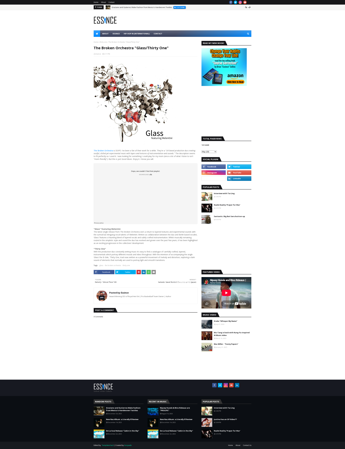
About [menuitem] (105, 33)
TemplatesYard (107, 445)
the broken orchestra (113, 265)
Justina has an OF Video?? (225, 419)
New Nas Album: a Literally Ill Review (122, 419)
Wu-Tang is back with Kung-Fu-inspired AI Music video (232, 333)
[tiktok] (213, 178)
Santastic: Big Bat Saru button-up (229, 216)
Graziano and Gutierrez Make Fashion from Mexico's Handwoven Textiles (142, 7)
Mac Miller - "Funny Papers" (226, 344)
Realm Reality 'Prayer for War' (227, 205)
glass (101, 265)
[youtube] (245, 2)
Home (96, 2)
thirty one (103, 42)
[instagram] (240, 2)
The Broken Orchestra (103, 150)
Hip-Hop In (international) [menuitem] (137, 33)
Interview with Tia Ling (224, 193)
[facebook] (230, 2)
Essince (98, 54)
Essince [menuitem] (116, 33)
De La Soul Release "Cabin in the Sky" (122, 431)
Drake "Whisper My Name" (225, 321)
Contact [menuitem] (158, 33)
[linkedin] (239, 178)
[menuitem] (97, 33)
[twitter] (235, 2)
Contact (111, 2)
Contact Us (247, 445)
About (103, 2)
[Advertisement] (226, 113)
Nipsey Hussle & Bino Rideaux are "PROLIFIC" (175, 409)
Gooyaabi (128, 445)
